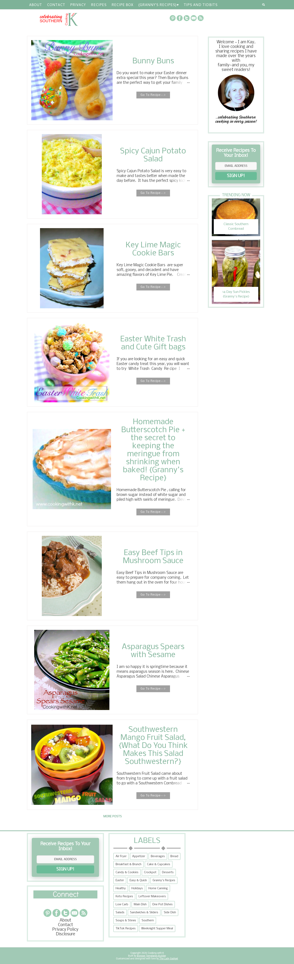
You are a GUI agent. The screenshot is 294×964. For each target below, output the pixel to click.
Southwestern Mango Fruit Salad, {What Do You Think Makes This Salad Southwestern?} (153, 746)
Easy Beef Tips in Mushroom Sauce (153, 557)
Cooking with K (155, 953)
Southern (148, 920)
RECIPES (98, 4)
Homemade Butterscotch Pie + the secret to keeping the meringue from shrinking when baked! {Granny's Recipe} (153, 450)
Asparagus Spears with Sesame (153, 651)
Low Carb (122, 904)
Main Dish (140, 904)
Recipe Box (122, 4)
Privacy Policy (65, 929)
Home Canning (158, 888)
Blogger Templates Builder (151, 955)
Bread (174, 856)
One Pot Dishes (162, 904)
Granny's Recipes (164, 880)
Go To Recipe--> (153, 95)
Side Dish (170, 912)
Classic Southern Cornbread (236, 226)
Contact (56, 4)
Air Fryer (121, 856)
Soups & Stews (126, 920)
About (35, 4)
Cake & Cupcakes (158, 864)
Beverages (158, 856)
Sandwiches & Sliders (144, 912)
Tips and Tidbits (200, 4)
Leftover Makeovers (152, 896)
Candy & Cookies (127, 872)
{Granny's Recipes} (157, 4)
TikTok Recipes (126, 928)
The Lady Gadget (168, 958)
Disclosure (65, 934)
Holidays (137, 888)
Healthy (121, 888)
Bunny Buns (153, 61)
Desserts (168, 872)
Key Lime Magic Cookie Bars (153, 249)
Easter (120, 880)
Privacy (78, 4)
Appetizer (138, 856)
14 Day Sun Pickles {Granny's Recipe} (236, 294)
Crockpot (150, 872)
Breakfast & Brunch (128, 864)
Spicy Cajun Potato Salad (153, 155)
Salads (120, 912)
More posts (112, 816)
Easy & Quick (138, 880)
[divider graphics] (65, 897)
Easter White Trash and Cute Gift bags (153, 343)
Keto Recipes (124, 896)
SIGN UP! (236, 176)
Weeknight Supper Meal (157, 928)
